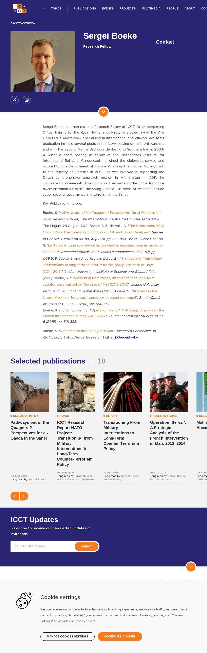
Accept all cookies (120, 636)
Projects (128, 8)
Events (108, 8)
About (190, 8)
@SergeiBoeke (126, 337)
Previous (15, 496)
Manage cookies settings (67, 636)
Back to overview (23, 23)
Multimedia (151, 8)
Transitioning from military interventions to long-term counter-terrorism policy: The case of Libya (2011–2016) (102, 265)
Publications (85, 8)
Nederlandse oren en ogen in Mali (86, 331)
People (172, 8)
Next (23, 496)
